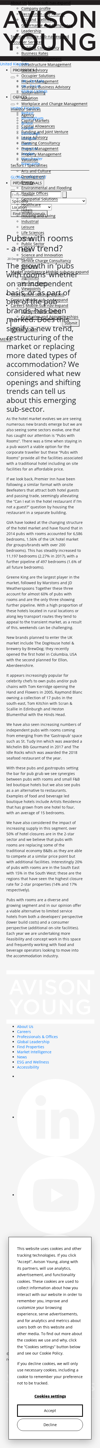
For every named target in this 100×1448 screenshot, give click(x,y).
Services (18, 36)
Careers (24, 1031)
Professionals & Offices (37, 1036)
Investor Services (26, 109)
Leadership (31, 30)
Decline (50, 1424)
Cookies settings (50, 1396)
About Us (19, 2)
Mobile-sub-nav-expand (49, 2)
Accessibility (28, 1067)
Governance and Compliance (47, 25)
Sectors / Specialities (29, 165)
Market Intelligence (34, 1051)
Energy (27, 182)
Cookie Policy (50, 1353)
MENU (5, 339)
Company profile (36, 8)
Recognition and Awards (43, 14)
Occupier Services (27, 42)
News (22, 1056)
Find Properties (30, 1046)
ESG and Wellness (37, 19)
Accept (50, 1410)
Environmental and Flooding (46, 187)
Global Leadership (33, 1041)
